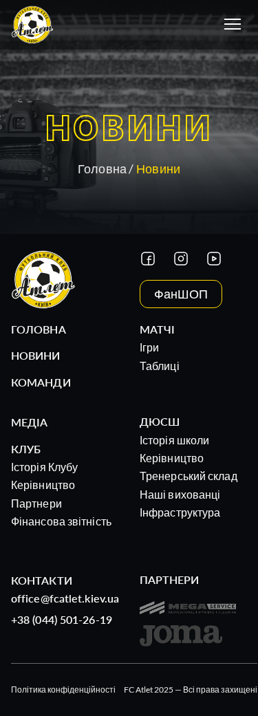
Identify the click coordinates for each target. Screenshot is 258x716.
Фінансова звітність (61, 521)
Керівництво (43, 484)
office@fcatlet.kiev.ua (65, 598)
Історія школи (174, 439)
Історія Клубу (44, 466)
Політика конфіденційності (63, 689)
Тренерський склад (188, 475)
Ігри (149, 347)
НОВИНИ (36, 355)
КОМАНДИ (41, 382)
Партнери (36, 503)
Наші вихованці (180, 494)
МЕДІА (29, 421)
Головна (102, 168)
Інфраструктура (180, 512)
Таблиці (160, 365)
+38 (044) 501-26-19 (61, 619)
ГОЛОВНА (38, 329)
